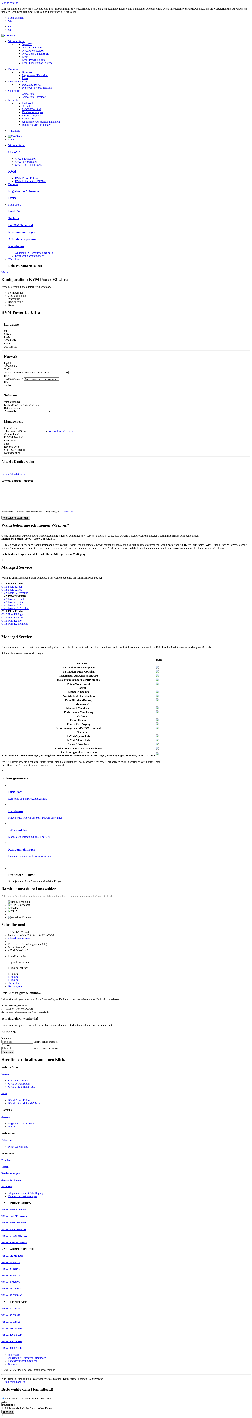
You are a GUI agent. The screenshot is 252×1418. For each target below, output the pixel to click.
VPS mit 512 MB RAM (12, 1256)
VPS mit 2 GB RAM (10, 1269)
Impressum (14, 1354)
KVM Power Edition (33, 59)
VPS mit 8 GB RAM (10, 1282)
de (9, 26)
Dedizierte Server (17, 81)
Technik (26, 106)
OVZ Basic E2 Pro (11, 589)
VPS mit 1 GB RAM (10, 1262)
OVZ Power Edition (33, 50)
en (9, 29)
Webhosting (7, 1140)
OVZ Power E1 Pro (12, 605)
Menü (11, 139)
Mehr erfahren (16, 17)
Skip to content (9, 2)
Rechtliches (28, 118)
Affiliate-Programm (32, 115)
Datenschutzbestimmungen (36, 124)
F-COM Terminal (31, 109)
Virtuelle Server (16, 41)
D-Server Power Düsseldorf (37, 87)
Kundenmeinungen (32, 112)
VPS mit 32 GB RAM (11, 1295)
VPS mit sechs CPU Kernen (14, 1236)
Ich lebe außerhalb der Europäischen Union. (29, 1408)
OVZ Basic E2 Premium (14, 592)
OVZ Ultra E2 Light (12, 614)
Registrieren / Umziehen (35, 75)
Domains (13, 69)
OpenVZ (27, 44)
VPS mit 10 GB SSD (10, 1308)
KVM (25, 56)
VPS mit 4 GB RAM (10, 1275)
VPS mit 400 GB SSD (11, 1341)
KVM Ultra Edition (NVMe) (37, 62)
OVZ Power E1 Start (12, 602)
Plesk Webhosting (18, 1146)
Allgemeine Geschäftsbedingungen (41, 121)
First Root (27, 103)
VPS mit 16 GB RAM (11, 1288)
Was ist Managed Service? (63, 431)
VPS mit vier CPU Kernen (13, 1229)
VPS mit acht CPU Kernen (14, 1242)
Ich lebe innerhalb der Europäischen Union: (28, 1398)
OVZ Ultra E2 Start (12, 617)
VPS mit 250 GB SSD (11, 1335)
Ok (10, 20)
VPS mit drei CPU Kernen (13, 1222)
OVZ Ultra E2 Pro (11, 620)
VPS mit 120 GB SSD (11, 1328)
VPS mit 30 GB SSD (10, 1315)
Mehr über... (14, 100)
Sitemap (12, 1364)
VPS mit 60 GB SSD (10, 1321)
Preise (25, 78)
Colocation (14, 90)
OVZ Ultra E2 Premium (14, 623)
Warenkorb (14, 130)
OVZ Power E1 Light (13, 598)
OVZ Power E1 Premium (15, 608)
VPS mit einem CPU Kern (13, 1209)
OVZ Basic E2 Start (12, 586)
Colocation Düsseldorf (34, 96)
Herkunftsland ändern (13, 474)
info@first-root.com (19, 938)
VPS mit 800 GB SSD (11, 1348)
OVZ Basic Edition (32, 47)
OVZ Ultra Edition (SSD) (36, 53)
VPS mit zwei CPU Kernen (14, 1216)
